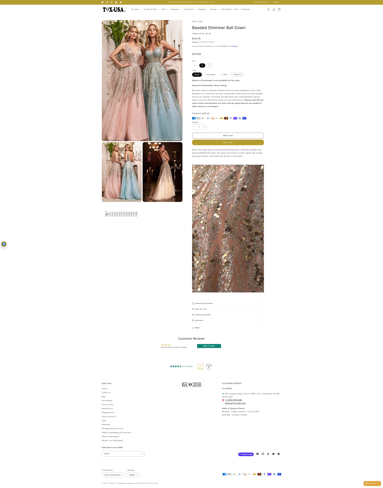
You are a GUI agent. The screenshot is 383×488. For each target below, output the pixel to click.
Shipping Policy (108, 413)
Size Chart (196, 54)
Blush (197, 74)
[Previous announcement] (156, 2)
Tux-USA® (110, 483)
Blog (103, 397)
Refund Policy (107, 409)
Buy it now (228, 142)
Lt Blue (226, 75)
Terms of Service (109, 417)
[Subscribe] (142, 454)
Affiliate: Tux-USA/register (112, 441)
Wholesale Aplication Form (112, 429)
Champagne (212, 75)
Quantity (195, 122)
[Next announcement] (227, 2)
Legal (104, 421)
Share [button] (197, 328)
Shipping (195, 42)
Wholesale (106, 425)
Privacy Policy (108, 405)
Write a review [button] (209, 346)
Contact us (106, 393)
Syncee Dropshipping (110, 437)
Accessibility (107, 401)
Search (104, 389)
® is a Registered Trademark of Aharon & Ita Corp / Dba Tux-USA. (136, 483)
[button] (136, 9)
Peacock (237, 74)
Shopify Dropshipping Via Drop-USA (116, 433)
